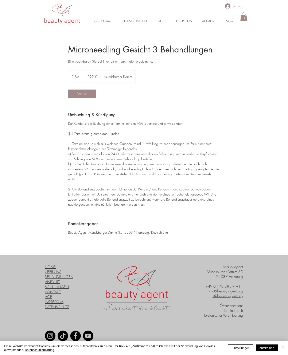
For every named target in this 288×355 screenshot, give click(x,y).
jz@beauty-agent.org (227, 295)
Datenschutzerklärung (39, 350)
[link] (82, 94)
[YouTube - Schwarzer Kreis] (88, 336)
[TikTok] (63, 336)
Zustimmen (266, 348)
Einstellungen (241, 348)
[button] (243, 16)
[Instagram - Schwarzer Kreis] (50, 336)
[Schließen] (282, 348)
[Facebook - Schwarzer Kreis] (75, 336)
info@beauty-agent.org (226, 291)
